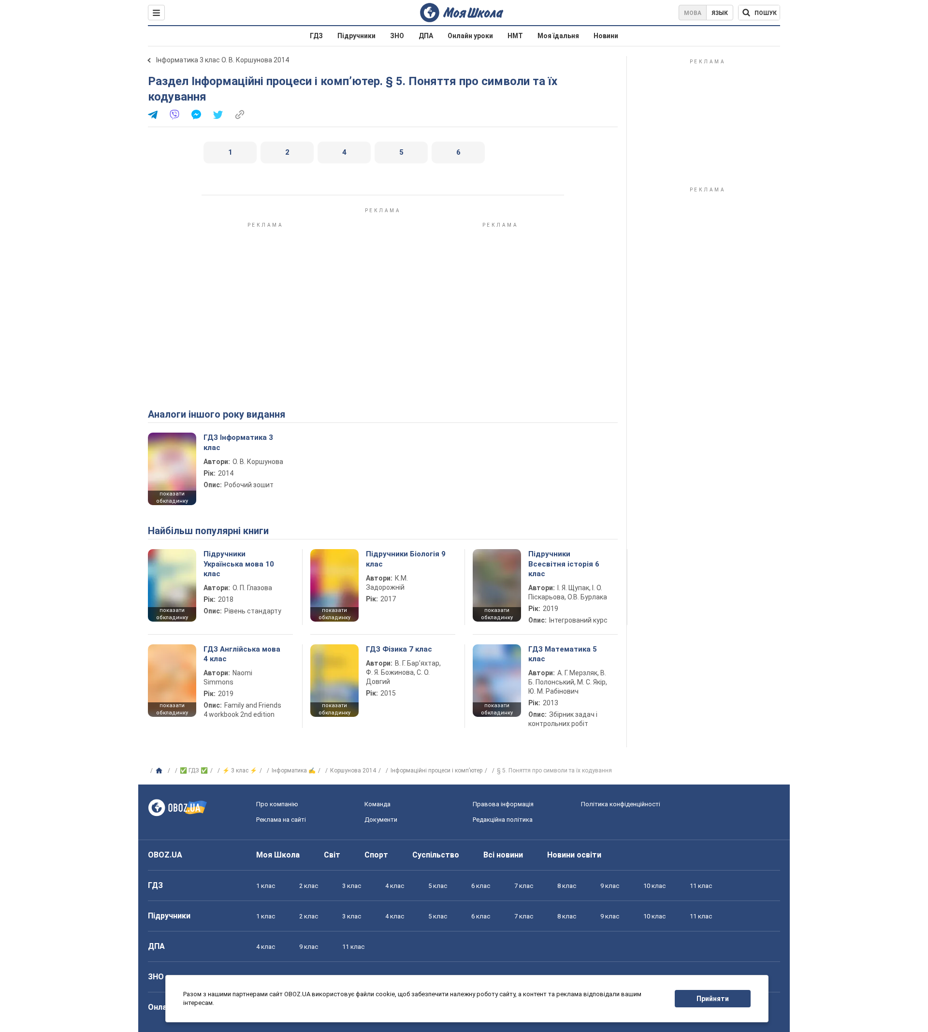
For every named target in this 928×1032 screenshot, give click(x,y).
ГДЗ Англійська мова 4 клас (241, 654)
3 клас (351, 885)
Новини (606, 36)
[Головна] (160, 771)
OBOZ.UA (165, 854)
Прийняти (712, 999)
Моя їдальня (558, 36)
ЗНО (397, 36)
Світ (332, 854)
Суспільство (435, 854)
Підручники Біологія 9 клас (406, 559)
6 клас (480, 885)
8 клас (566, 885)
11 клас (701, 885)
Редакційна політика (503, 819)
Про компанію (277, 804)
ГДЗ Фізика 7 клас (399, 649)
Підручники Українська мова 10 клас (238, 564)
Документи (380, 819)
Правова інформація (503, 804)
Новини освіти (574, 854)
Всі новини (503, 854)
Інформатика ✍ (294, 770)
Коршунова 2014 (353, 770)
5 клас (437, 885)
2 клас (308, 885)
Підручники (356, 36)
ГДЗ (316, 36)
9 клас (609, 885)
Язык (719, 13)
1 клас (265, 885)
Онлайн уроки (470, 36)
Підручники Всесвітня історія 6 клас (563, 564)
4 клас (394, 885)
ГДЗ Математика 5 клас (562, 654)
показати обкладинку (172, 497)
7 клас (523, 885)
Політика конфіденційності (620, 804)
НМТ (515, 36)
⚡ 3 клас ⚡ (239, 770)
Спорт (376, 854)
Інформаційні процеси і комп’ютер (436, 770)
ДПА (426, 36)
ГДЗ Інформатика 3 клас (238, 442)
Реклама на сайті (281, 819)
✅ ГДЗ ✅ (194, 770)
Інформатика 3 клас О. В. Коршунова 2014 (222, 60)
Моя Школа (278, 854)
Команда (377, 804)
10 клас (654, 885)
